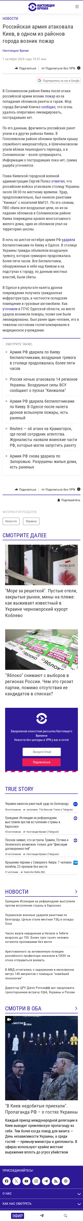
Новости (10, 18)
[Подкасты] (66, 1181)
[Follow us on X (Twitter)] (16, 1181)
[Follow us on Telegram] (46, 1181)
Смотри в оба (23, 1008)
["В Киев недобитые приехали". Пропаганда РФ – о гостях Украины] (41, 1058)
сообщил (48, 107)
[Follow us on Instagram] (36, 1181)
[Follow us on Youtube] (26, 1181)
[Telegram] (41, 1215)
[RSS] (56, 1181)
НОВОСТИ (17, 891)
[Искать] (65, 1215)
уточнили (10, 309)
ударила (68, 239)
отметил (58, 181)
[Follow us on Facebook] (7, 1181)
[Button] (25, 68)
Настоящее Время (16, 51)
